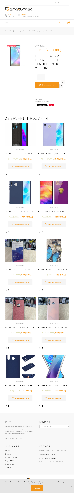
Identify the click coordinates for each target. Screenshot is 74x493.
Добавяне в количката (49, 85)
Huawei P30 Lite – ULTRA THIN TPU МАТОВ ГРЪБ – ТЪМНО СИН (20, 386)
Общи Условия (9, 461)
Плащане (7, 450)
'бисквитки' (43, 484)
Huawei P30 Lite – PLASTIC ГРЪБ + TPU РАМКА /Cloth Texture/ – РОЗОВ (20, 328)
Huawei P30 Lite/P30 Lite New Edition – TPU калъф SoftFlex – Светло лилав (53, 154)
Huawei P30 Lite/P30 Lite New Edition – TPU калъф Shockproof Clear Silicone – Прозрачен (53, 386)
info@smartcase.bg (50, 458)
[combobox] (54, 426)
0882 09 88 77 (12, 16)
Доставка (8, 454)
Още (6, 23)
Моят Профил (59, 3)
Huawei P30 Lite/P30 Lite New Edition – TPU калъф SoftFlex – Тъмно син (20, 212)
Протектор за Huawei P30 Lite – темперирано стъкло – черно (53, 212)
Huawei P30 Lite (33, 31)
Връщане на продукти (11, 457)
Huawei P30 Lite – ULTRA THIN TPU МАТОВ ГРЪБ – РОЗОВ (53, 328)
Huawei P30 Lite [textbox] (53, 427)
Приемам (37, 488)
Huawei (25, 31)
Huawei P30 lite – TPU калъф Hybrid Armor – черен (20, 154)
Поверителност (10, 464)
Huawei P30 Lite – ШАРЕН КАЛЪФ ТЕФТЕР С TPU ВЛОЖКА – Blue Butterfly (53, 270)
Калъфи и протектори (16, 31)
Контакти (66, 3)
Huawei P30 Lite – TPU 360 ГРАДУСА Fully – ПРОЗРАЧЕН (20, 270)
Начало (7, 31)
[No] (72, 486)
